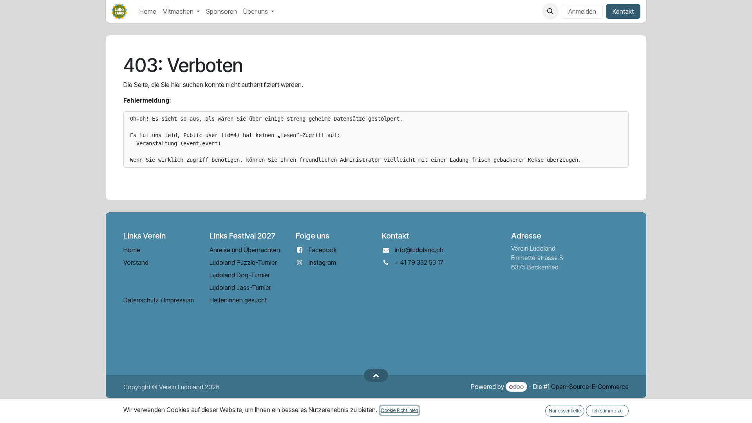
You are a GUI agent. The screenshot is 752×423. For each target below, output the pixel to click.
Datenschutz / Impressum (158, 300)
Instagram (322, 262)
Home (131, 250)
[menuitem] (147, 11)
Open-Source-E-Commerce (590, 386)
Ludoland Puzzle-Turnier (243, 262)
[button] (550, 11)
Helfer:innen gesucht (238, 300)
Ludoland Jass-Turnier (240, 287)
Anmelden (582, 11)
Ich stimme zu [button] (607, 411)
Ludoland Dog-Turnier (240, 275)
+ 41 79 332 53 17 (419, 262)
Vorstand (135, 262)
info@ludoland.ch (419, 250)
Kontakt (623, 11)
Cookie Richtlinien (399, 410)
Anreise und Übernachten (245, 250)
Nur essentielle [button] (565, 411)
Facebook (323, 250)
